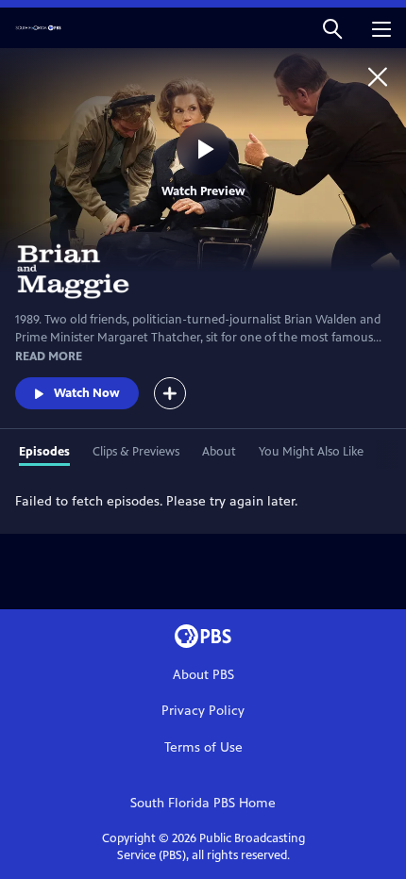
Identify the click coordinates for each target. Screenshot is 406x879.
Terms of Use (203, 747)
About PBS (203, 675)
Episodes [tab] (44, 451)
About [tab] (219, 451)
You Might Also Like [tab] (311, 451)
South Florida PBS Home (203, 803)
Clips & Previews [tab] (136, 451)
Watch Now (87, 393)
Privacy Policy (203, 711)
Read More (48, 356)
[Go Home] (377, 76)
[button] (332, 28)
